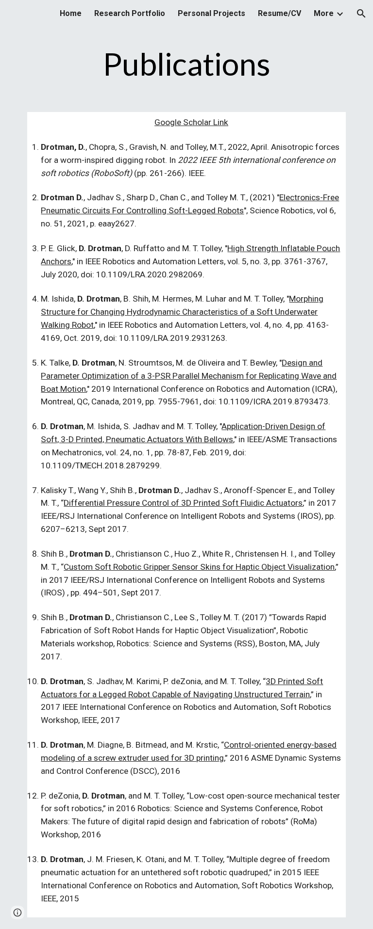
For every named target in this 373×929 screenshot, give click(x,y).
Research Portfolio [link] (129, 13)
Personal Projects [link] (211, 13)
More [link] (324, 13)
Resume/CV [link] (279, 13)
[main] (186, 65)
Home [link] (71, 13)
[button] (361, 13)
